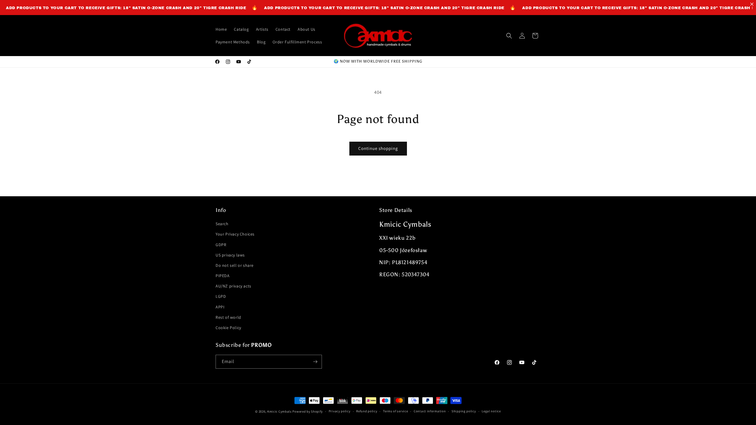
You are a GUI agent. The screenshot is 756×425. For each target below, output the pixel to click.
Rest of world (228, 317)
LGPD (221, 296)
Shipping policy (464, 411)
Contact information (430, 411)
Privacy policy (340, 411)
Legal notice (491, 411)
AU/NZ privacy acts (233, 286)
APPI (220, 307)
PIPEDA (223, 275)
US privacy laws (230, 255)
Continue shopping (378, 148)
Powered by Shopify (307, 411)
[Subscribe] (315, 362)
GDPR (221, 244)
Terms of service (395, 411)
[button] (509, 35)
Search (222, 223)
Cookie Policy (228, 327)
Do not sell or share (235, 265)
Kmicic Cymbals (279, 411)
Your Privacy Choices (235, 234)
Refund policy (366, 411)
